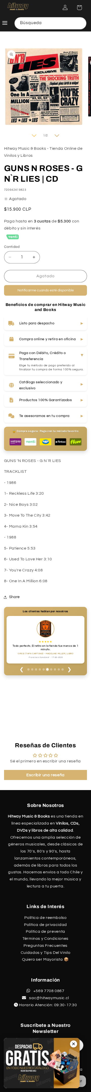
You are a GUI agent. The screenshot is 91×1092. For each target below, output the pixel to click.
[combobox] (50, 23)
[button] (79, 7)
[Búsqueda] (80, 23)
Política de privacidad (45, 925)
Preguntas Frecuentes (45, 946)
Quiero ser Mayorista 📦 (45, 959)
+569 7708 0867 (48, 991)
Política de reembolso (45, 918)
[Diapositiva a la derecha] (56, 135)
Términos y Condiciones (45, 939)
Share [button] (14, 597)
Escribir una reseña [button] (45, 775)
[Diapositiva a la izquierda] (34, 135)
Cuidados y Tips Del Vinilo (45, 953)
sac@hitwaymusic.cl (48, 998)
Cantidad (11, 247)
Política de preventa (45, 931)
